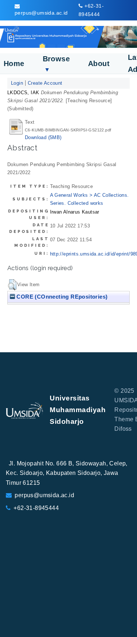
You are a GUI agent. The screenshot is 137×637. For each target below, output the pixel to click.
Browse (56, 64)
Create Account (45, 83)
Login (17, 83)
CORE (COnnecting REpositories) (61, 296)
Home (14, 64)
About (99, 64)
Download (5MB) (43, 137)
